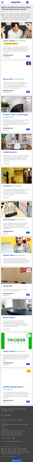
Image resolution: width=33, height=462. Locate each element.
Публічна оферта (5, 433)
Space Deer (8, 79)
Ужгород (19, 453)
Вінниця (15, 450)
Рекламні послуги (19, 435)
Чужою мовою (13, 420)
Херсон (19, 452)
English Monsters (10, 152)
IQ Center (7, 186)
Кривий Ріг (9, 450)
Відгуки (19, 424)
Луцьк (24, 450)
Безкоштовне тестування (11, 43)
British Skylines (9, 317)
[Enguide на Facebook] (13, 438)
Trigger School (9, 351)
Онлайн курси (24, 424)
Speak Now (7, 286)
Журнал (3, 426)
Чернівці (27, 452)
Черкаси (8, 453)
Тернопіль (3, 452)
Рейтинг (14, 424)
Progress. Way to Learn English (15, 115)
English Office (8, 255)
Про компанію (21, 431)
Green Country (9, 41)
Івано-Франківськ (11, 452)
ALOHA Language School (13, 387)
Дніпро (10, 448)
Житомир (20, 450)
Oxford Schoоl (9, 220)
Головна (3, 424)
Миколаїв (3, 450)
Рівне (23, 452)
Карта (10, 424)
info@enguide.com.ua (17, 441)
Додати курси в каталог (7, 431)
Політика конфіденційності (7, 435)
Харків (18, 448)
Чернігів (3, 453)
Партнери (15, 431)
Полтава (14, 453)
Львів (5, 448)
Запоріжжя (24, 448)
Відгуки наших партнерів (16, 433)
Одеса (14, 448)
